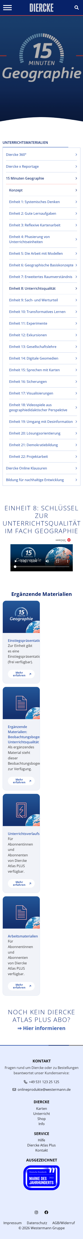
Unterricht (41, 1113)
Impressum (12, 1223)
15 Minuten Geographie (25, 178)
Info (42, 1123)
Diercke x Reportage (22, 166)
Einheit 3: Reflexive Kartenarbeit (34, 225)
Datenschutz (37, 1223)
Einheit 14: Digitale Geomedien (33, 358)
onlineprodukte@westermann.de (44, 1089)
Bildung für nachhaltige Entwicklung (35, 480)
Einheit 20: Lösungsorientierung (34, 433)
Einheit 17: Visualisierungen (31, 393)
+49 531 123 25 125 (44, 1082)
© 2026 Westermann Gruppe (42, 1228)
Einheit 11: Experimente (28, 323)
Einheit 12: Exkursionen (28, 335)
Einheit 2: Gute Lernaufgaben (32, 213)
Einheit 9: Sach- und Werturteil (33, 300)
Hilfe (41, 1140)
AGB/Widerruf (63, 1223)
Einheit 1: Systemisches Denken (34, 201)
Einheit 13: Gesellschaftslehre (32, 346)
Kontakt (41, 1150)
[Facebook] (46, 1212)
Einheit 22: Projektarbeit (28, 456)
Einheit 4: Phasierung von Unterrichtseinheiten (29, 239)
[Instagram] (36, 1212)
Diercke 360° (16, 154)
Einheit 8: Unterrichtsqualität (32, 288)
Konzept (16, 190)
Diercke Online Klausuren (26, 468)
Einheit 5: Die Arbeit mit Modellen (36, 253)
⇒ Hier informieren (41, 1027)
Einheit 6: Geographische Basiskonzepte (41, 265)
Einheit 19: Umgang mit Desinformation (41, 421)
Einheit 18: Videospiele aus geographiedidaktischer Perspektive (38, 407)
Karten (41, 1108)
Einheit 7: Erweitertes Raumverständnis (40, 276)
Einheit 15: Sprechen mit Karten (34, 370)
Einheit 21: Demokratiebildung (33, 445)
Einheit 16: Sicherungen (28, 381)
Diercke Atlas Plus (41, 1145)
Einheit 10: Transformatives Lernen (37, 311)
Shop (41, 1118)
